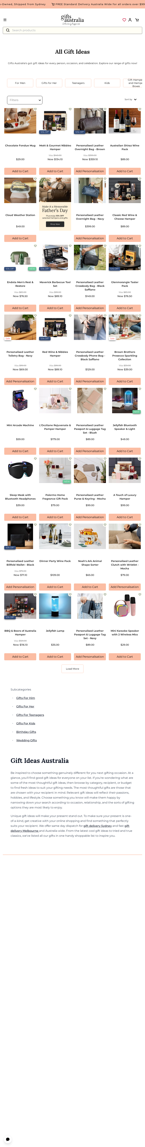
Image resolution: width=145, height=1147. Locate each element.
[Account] (130, 20)
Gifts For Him (25, 698)
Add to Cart (20, 171)
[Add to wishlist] (35, 109)
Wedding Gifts (26, 740)
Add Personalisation (90, 171)
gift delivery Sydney (97, 826)
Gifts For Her (25, 706)
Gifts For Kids (25, 723)
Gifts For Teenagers (30, 715)
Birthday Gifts (26, 732)
